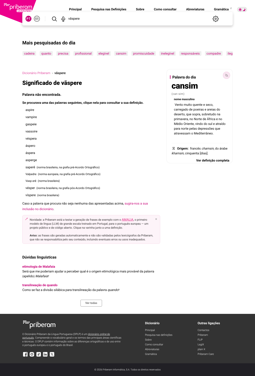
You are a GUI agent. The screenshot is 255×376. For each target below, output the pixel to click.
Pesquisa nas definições (158, 335)
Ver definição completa (212, 160)
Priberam (203, 335)
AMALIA (127, 219)
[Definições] (215, 18)
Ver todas (91, 303)
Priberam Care (206, 354)
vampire (31, 117)
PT (28, 18)
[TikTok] (39, 356)
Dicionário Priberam (36, 73)
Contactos (203, 330)
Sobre (140, 9)
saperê (30, 167)
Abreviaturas (195, 9)
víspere (31, 195)
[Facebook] (25, 356)
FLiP (200, 339)
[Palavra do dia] (226, 75)
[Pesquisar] (54, 18)
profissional (83, 53)
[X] (52, 356)
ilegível (232, 53)
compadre (214, 53)
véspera (31, 138)
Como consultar (165, 9)
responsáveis (190, 53)
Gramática (222, 9)
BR (37, 18)
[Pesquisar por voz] (63, 18)
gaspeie (31, 124)
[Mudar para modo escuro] (242, 9)
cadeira (29, 53)
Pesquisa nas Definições (108, 9)
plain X (201, 349)
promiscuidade (143, 53)
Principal (75, 9)
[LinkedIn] (45, 356)
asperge (31, 160)
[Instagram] (32, 356)
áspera (30, 153)
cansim (121, 53)
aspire (30, 110)
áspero (30, 146)
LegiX (201, 344)
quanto (46, 53)
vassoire (31, 131)
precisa (63, 53)
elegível (103, 53)
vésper (30, 188)
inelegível (167, 53)
